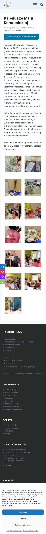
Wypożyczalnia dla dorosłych (15, 30)
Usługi (7, 434)
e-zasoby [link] (8, 350)
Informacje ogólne (12, 389)
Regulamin (8, 398)
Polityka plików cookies (14, 531)
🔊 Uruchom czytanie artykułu (21, 36)
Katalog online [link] (10, 339)
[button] (42, 486)
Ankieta (7, 465)
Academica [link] (9, 347)
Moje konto (9, 455)
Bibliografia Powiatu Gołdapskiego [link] (18, 342)
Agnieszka (12, 28)
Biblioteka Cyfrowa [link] (12, 345)
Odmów (23, 518)
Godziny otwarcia (11, 395)
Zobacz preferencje (23, 525)
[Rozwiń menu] (35, 4)
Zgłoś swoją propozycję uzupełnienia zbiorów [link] (23, 373)
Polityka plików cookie (30, 531)
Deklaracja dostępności (14, 406)
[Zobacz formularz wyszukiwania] (41, 4)
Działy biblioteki (11, 392)
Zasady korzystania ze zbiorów (17, 452)
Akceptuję (23, 512)
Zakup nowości (10, 401)
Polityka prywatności (13, 409)
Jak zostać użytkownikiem (15, 449)
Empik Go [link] (10, 357)
